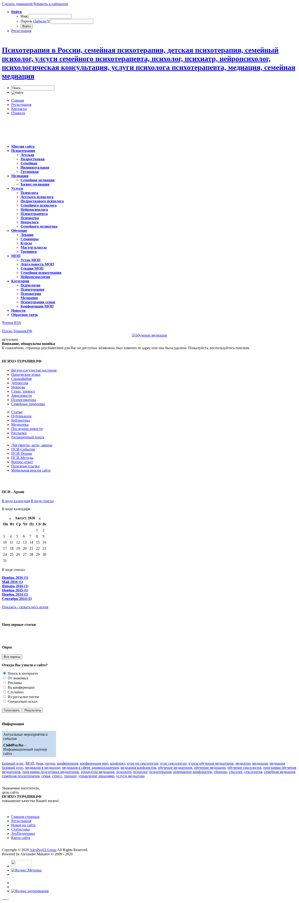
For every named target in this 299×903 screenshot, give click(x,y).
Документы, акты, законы (31, 445)
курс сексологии (173, 763)
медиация (260, 763)
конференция (67, 763)
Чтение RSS (11, 323)
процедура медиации (97, 772)
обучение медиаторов (175, 768)
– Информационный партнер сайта (25, 749)
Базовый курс (13, 763)
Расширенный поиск (27, 437)
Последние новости (27, 429)
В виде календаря (16, 501)
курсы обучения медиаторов (211, 763)
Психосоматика (23, 400)
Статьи (16, 412)
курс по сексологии (142, 763)
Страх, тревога (23, 391)
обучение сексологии (244, 768)
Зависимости (21, 396)
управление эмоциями (96, 776)
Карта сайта (20, 838)
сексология (253, 772)
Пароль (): (35, 21)
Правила (18, 113)
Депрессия (19, 383)
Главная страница (25, 817)
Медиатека (19, 424)
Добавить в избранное (50, 4)
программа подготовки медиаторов (50, 772)
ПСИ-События (23, 449)
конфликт (117, 763)
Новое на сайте (23, 825)
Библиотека (20, 420)
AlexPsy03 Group (43, 850)
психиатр (123, 772)
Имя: (24, 16)
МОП (29, 763)
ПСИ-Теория (21, 453)
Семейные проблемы (28, 404)
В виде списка (42, 501)
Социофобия (21, 379)
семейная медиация (279, 772)
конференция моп (94, 763)
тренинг (70, 776)
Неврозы (18, 387)
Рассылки (19, 433)
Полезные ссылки (25, 466)
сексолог (235, 772)
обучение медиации (210, 768)
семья (45, 776)
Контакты (19, 109)
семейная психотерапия (20, 776)
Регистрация (21, 31)
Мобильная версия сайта (30, 470)
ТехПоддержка (23, 833)
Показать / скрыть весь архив (25, 607)
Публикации (21, 416)
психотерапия (160, 772)
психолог (140, 772)
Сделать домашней (17, 4)
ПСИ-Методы (22, 458)
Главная (17, 100)
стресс (57, 776)
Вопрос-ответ (22, 462)
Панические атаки (25, 374)
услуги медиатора (130, 776)
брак (39, 763)
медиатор (242, 763)
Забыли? (41, 21)
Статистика (20, 829)
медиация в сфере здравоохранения (90, 768)
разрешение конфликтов (192, 772)
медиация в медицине (42, 768)
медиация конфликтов (138, 768)
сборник (220, 772)
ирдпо (50, 763)
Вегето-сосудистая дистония (34, 370)
